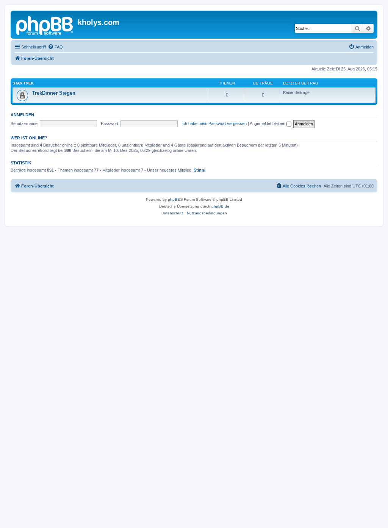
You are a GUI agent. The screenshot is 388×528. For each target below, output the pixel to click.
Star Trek (23, 83)
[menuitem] (55, 47)
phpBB (174, 199)
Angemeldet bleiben (268, 123)
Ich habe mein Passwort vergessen (214, 123)
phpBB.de (220, 206)
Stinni (199, 170)
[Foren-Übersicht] (45, 24)
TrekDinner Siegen (53, 93)
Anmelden (22, 114)
